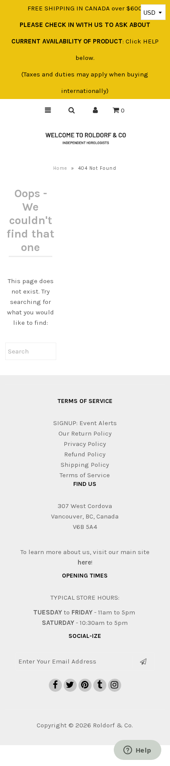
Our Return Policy (85, 433)
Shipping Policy (85, 465)
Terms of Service (85, 475)
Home (60, 168)
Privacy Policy (85, 444)
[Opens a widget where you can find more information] (137, 751)
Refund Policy (84, 454)
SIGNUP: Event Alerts (85, 423)
